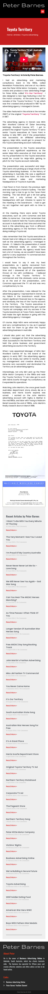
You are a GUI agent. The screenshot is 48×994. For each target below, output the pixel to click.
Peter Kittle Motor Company (20, 832)
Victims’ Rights (13, 845)
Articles (17, 35)
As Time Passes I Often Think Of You (22, 614)
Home (9, 35)
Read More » (11, 530)
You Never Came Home (18, 686)
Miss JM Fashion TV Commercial (22, 673)
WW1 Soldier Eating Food (18, 897)
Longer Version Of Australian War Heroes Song (23, 630)
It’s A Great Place (15, 741)
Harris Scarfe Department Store (22, 754)
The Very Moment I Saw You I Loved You (24, 538)
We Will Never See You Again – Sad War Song (23, 583)
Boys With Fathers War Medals (21, 923)
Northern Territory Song (18, 819)
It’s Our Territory (14, 699)
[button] (43, 11)
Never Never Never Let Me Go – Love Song (21, 567)
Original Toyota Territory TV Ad (22, 767)
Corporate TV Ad (14, 793)
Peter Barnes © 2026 (24, 992)
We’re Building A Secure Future (21, 871)
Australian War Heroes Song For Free (22, 727)
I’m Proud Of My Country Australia (23, 552)
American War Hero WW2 (19, 910)
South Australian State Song (20, 712)
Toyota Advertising (16, 884)
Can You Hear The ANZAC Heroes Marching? (22, 598)
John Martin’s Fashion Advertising (23, 660)
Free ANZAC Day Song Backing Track (21, 646)
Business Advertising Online (20, 858)
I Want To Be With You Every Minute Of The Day (24, 522)
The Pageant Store (15, 806)
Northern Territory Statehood (21, 780)
